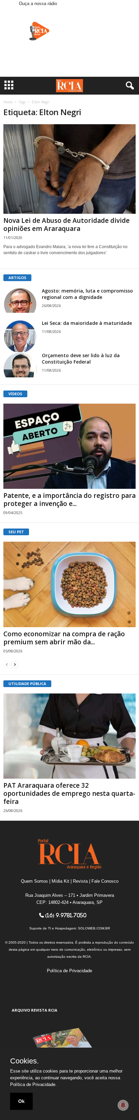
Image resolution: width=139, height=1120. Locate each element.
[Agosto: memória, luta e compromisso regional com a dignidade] (20, 300)
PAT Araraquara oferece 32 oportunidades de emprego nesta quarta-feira (69, 793)
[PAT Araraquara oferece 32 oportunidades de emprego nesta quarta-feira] (69, 736)
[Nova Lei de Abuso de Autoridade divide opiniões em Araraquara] (69, 169)
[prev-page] (6, 664)
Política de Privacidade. (33, 1084)
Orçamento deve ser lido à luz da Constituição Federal (81, 358)
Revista (80, 881)
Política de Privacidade (69, 970)
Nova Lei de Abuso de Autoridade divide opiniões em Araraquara (66, 224)
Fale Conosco (104, 881)
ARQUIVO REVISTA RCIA (34, 1010)
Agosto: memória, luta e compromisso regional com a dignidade (87, 293)
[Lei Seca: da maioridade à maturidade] (20, 336)
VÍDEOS (15, 393)
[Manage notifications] (123, 1105)
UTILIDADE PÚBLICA (27, 683)
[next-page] (14, 664)
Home (7, 102)
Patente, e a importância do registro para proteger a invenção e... (69, 499)
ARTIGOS (17, 277)
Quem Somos (34, 881)
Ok (21, 1101)
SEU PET (16, 531)
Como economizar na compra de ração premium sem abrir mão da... (64, 638)
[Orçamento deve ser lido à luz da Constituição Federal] (20, 364)
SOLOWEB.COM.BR (94, 928)
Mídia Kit (60, 881)
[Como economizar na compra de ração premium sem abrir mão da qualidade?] (69, 584)
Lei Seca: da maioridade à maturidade (87, 323)
